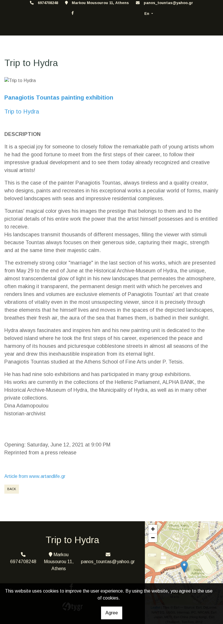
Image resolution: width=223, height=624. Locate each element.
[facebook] (72, 13)
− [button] (153, 537)
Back (11, 489)
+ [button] (153, 529)
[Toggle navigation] (10, 27)
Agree (111, 612)
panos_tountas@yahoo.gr (168, 3)
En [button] (147, 13)
